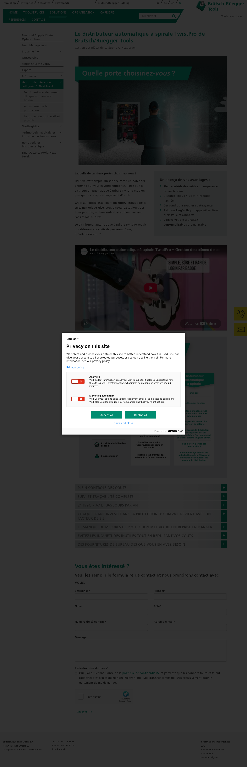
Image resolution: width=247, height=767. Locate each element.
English (72, 338)
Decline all (140, 415)
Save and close (123, 423)
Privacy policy (75, 367)
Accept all (106, 415)
